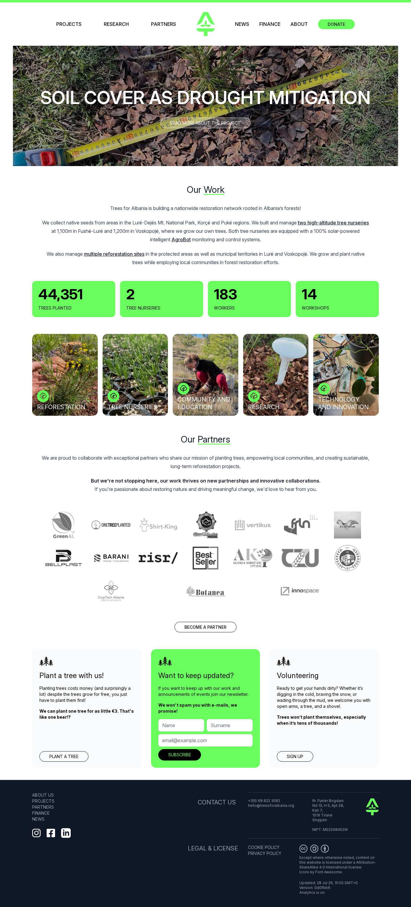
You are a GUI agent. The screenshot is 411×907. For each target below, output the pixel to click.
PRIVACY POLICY (264, 853)
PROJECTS (69, 24)
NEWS (242, 24)
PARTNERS (163, 24)
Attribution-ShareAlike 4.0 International (337, 864)
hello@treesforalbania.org (271, 805)
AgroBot (181, 239)
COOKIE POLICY (264, 847)
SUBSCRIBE (179, 754)
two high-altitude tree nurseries (333, 223)
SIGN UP (295, 756)
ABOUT (299, 24)
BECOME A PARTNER (205, 627)
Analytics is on (312, 892)
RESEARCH (116, 24)
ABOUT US (43, 794)
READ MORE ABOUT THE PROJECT (205, 122)
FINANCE (269, 24)
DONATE (336, 24)
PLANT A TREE (64, 756)
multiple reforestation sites (114, 254)
